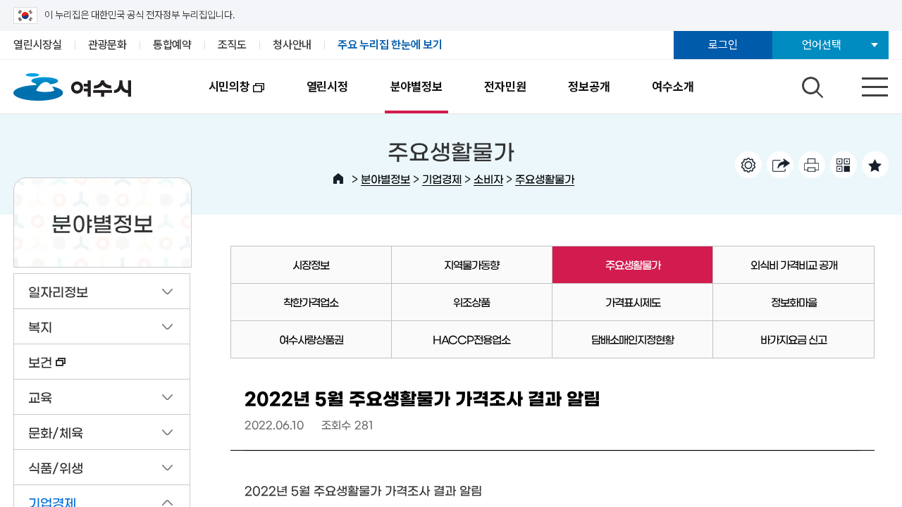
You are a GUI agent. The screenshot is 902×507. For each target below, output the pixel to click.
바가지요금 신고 (793, 339)
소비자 (488, 178)
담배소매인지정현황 (632, 339)
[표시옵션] (748, 164)
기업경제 (442, 178)
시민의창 (218, 96)
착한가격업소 (310, 301)
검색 (810, 84)
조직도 (232, 44)
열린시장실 (37, 44)
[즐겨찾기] (875, 164)
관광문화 (107, 44)
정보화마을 (794, 301)
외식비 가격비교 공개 (793, 264)
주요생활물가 (544, 178)
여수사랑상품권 (311, 339)
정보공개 (589, 87)
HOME (338, 178)
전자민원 (505, 87)
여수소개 (672, 87)
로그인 (722, 44)
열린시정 (327, 87)
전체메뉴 (862, 84)
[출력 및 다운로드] (811, 164)
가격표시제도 (632, 301)
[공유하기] (780, 164)
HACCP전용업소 (471, 339)
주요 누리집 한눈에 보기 (390, 44)
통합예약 (172, 44)
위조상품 (471, 301)
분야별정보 (416, 87)
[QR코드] (843, 164)
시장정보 (310, 264)
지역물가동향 (471, 264)
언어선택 (821, 44)
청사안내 (292, 44)
